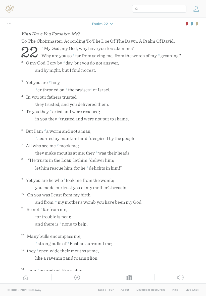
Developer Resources (150, 289)
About (125, 289)
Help (175, 289)
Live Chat (192, 289)
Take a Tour (106, 289)
